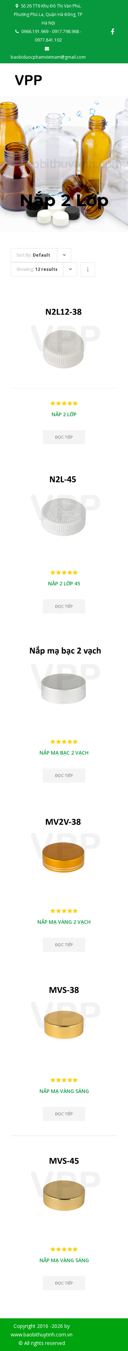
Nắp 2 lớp (64, 414)
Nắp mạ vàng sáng (64, 1091)
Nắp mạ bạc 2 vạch (64, 752)
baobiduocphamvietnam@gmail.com (48, 57)
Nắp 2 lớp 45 (64, 583)
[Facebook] (112, 31)
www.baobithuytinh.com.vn (42, 1334)
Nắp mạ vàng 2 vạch (64, 921)
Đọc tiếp (64, 437)
